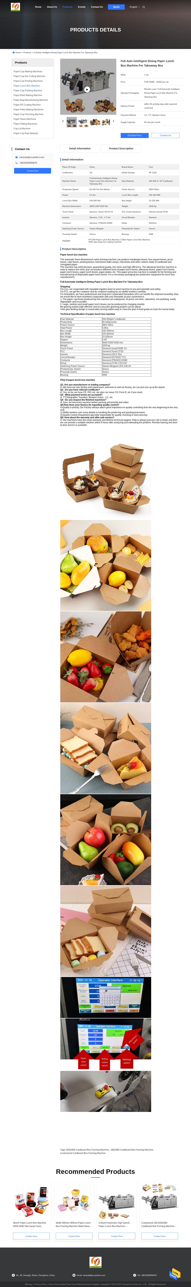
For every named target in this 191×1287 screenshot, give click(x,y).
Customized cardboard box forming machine (83, 1153)
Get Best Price (135, 135)
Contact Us (97, 7)
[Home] (15, 7)
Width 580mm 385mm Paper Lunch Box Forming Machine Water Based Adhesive (73, 1225)
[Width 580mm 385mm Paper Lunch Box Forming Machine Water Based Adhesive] (74, 1201)
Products (67, 7)
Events (81, 7)
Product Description (121, 148)
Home (38, 7)
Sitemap (28, 1284)
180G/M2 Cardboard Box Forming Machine (131, 1150)
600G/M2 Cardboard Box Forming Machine (87, 1150)
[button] (17, 1208)
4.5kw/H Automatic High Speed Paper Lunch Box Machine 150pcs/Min (114, 1225)
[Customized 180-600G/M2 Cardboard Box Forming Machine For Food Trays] (159, 1201)
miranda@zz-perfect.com (31, 157)
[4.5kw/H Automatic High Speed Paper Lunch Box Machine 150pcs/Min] (117, 1201)
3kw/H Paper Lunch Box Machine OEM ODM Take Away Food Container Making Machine (29, 1225)
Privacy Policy (40, 1284)
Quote (116, 7)
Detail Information (80, 148)
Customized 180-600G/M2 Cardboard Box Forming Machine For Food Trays (157, 1225)
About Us (52, 7)
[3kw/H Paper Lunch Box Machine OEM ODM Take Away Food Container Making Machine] (31, 1201)
